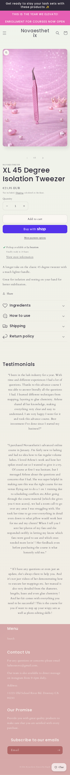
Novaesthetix (30, 767)
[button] (4, 33)
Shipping (20, 193)
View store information (19, 257)
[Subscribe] (59, 750)
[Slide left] (27, 158)
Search (11, 638)
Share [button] (10, 293)
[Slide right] (43, 158)
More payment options (35, 237)
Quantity (7, 198)
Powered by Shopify (43, 767)
